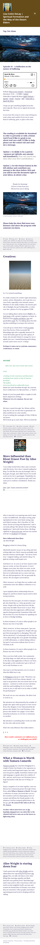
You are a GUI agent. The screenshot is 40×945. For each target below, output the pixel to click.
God (12, 242)
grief (15, 242)
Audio (6, 239)
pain (4, 246)
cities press (25, 849)
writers (11, 436)
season (27, 433)
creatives (24, 428)
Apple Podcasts (28, 96)
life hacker (15, 431)
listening (9, 244)
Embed (25, 94)
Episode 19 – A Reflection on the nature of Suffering (17, 67)
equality (5, 851)
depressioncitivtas (19, 929)
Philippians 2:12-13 (11, 677)
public (12, 246)
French (14, 430)
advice (11, 747)
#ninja (30, 848)
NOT (28, 244)
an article (30, 328)
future (8, 242)
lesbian (25, 931)
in (29, 242)
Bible (28, 747)
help (22, 242)
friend (4, 242)
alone (29, 239)
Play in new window (16, 92)
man (15, 244)
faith (27, 749)
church (20, 849)
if (27, 242)
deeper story (32, 849)
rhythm (19, 433)
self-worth (19, 855)
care (9, 241)
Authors (20, 426)
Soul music (7, 316)
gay (10, 931)
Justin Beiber (19, 931)
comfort (13, 241)
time (33, 247)
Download (28, 92)
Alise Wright (17, 747)
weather (24, 435)
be (32, 239)
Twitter (23, 534)
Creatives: (9, 256)
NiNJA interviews (12, 934)
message (19, 244)
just (4, 431)
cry (16, 241)
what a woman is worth (18, 856)
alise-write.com (17, 531)
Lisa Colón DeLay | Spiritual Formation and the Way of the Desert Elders (16, 18)
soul (8, 247)
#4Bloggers (6, 747)
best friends (17, 927)
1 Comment (19, 436)
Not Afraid (20, 934)
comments (15, 749)
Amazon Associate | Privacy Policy (12, 941)
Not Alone (33, 244)
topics (4, 249)
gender (10, 851)
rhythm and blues (19, 318)
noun (8, 433)
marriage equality (25, 932)
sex (23, 855)
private (8, 246)
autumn (14, 428)
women (27, 856)
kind (35, 242)
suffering (29, 247)
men (17, 853)
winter (7, 436)
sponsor (18, 247)
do (21, 241)
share (29, 246)
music (25, 431)
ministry (21, 853)
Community (22, 749)
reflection (21, 246)
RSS (23, 99)
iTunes (32, 242)
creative (19, 428)
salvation (15, 751)
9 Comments (27, 751)
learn (4, 244)
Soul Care (12, 247)
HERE (17, 152)
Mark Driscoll (16, 932)
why (8, 249)
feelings (9, 430)
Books (21, 746)
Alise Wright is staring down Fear (17, 865)
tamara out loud (7, 856)
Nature (25, 244)
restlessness (13, 433)
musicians (30, 431)
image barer (26, 851)
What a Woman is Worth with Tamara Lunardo (18, 759)
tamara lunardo (29, 855)
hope (25, 242)
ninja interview (31, 853)
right (26, 246)
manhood (9, 932)
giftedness (15, 851)
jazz (28, 318)
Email (11, 99)
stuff (25, 247)
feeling (31, 241)
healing (19, 242)
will (10, 249)
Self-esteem (12, 855)
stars (22, 247)
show (32, 246)
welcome (29, 435)
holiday (18, 430)
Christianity (6, 929)
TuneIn (17, 99)
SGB (19, 751)
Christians (14, 849)
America (5, 428)
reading (16, 246)
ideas (22, 430)
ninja (25, 853)
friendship (6, 931)
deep (19, 241)
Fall (32, 428)
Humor (20, 851)
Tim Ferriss (10, 435)
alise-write (24, 747)
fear (28, 241)
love (13, 244)
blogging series (7, 849)
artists (10, 428)
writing (32, 856)
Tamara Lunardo (9, 766)
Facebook (14, 534)
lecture (7, 431)
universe (19, 435)
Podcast (23, 239)
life (11, 431)
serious (31, 433)
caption (5, 241)
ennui (28, 428)
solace (5, 247)
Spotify (5, 99)
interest (29, 430)
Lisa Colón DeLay (10, 853)
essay (24, 241)
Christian (9, 749)
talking (5, 435)
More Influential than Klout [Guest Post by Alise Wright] (19, 459)
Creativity (25, 426)
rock (13, 321)
